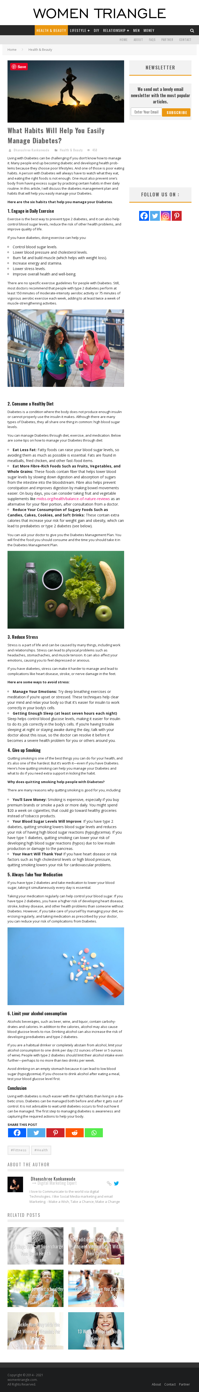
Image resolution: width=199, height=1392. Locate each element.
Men (136, 30)
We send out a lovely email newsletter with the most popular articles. (160, 95)
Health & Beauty (51, 30)
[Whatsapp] (94, 1132)
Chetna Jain (38, 1303)
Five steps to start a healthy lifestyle (38, 1292)
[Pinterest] (55, 1132)
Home (124, 40)
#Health (41, 1150)
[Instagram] (166, 216)
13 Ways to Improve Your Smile (99, 1335)
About (138, 40)
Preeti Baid (38, 1260)
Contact (185, 40)
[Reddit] (75, 1132)
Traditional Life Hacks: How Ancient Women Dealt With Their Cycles (98, 1246)
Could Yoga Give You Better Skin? (99, 1292)
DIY (96, 30)
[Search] (192, 30)
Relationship (114, 30)
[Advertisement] (160, 154)
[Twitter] (36, 1132)
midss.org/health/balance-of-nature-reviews (73, 498)
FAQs (152, 40)
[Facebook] (17, 1132)
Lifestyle (78, 30)
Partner (167, 40)
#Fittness (18, 1150)
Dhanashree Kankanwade (31, 150)
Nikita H (99, 1303)
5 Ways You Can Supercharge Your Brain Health (38, 1250)
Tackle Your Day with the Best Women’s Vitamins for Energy (36, 1331)
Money (149, 30)
